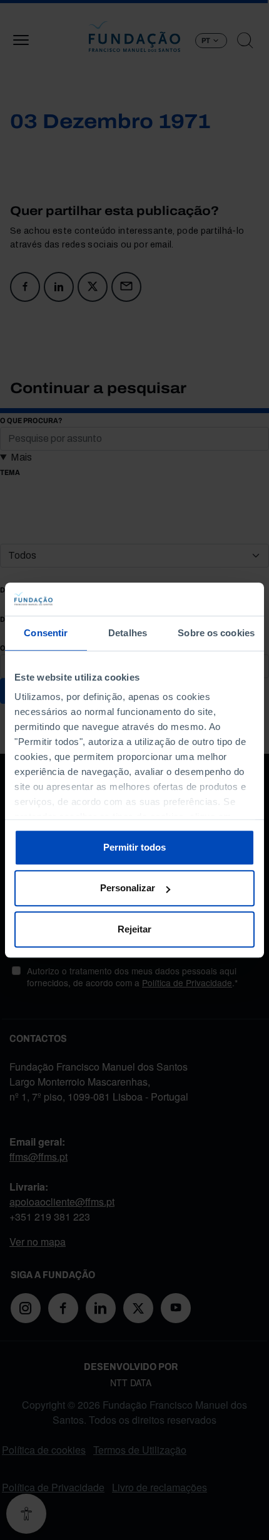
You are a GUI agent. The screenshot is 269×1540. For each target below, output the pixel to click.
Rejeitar (134, 929)
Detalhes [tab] (127, 633)
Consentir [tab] (46, 633)
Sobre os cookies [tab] (216, 633)
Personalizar (127, 887)
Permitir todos (134, 847)
